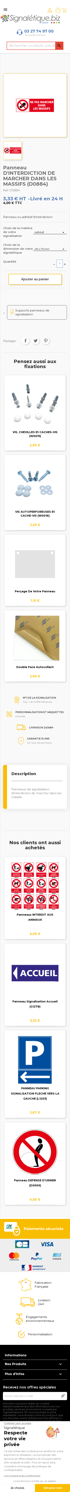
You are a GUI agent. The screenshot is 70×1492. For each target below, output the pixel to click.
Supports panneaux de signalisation (32, 312)
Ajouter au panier (35, 279)
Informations (15, 1355)
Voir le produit (35, 407)
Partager (25, 341)
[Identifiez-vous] (58, 10)
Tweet (35, 341)
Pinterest (46, 341)
